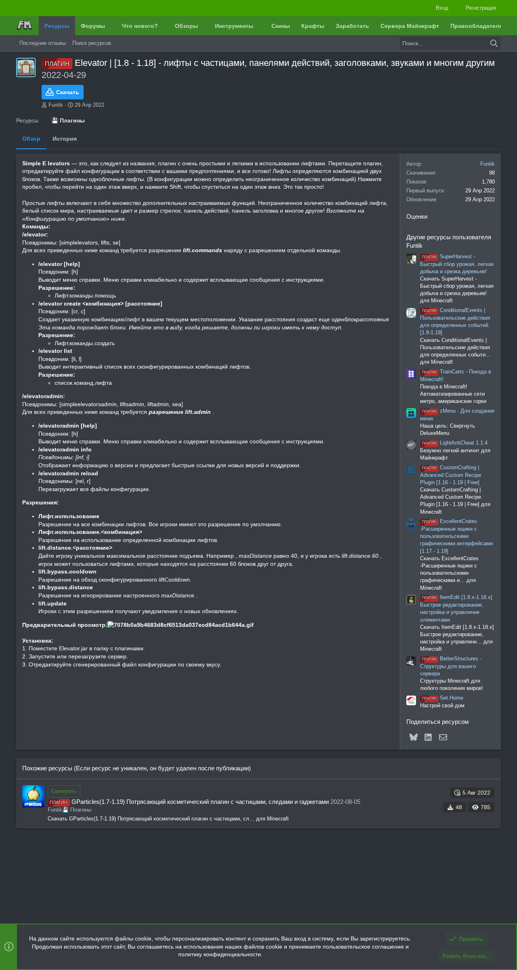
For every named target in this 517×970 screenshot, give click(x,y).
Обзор (31, 138)
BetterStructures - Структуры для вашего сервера (450, 666)
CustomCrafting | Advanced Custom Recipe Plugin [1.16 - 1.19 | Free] (450, 474)
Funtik (55, 105)
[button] (111, 26)
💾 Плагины (76, 810)
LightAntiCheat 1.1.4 (455, 443)
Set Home (442, 698)
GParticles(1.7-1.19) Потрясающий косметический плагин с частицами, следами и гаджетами (200, 801)
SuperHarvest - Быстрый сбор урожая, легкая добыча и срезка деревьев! (457, 263)
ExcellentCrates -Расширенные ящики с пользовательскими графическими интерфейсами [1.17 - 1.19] (456, 536)
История (65, 138)
